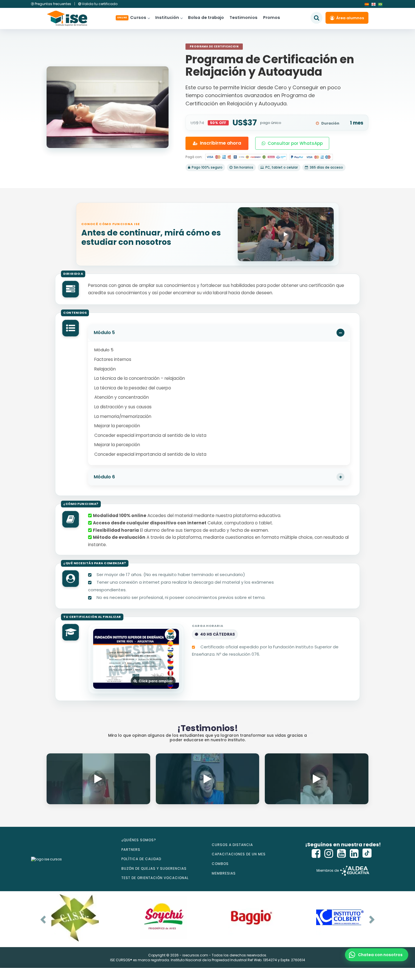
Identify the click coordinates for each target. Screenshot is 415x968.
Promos (271, 17)
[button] (376, 954)
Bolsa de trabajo (206, 17)
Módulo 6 (104, 477)
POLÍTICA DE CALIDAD (141, 858)
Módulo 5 (104, 332)
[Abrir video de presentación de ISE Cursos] (286, 234)
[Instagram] (328, 853)
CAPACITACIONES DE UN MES (239, 854)
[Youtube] (341, 853)
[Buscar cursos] (316, 18)
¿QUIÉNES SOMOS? (138, 840)
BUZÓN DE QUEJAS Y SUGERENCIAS (154, 868)
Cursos (131, 17)
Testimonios (243, 17)
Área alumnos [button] (350, 18)
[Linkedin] (354, 853)
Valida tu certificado (99, 3)
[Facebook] (316, 853)
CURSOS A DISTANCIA (232, 844)
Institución (167, 17)
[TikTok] (367, 853)
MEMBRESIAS (224, 873)
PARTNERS (130, 849)
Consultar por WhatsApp (295, 143)
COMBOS (220, 863)
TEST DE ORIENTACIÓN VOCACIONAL (155, 877)
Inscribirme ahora (220, 143)
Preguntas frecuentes (53, 3)
